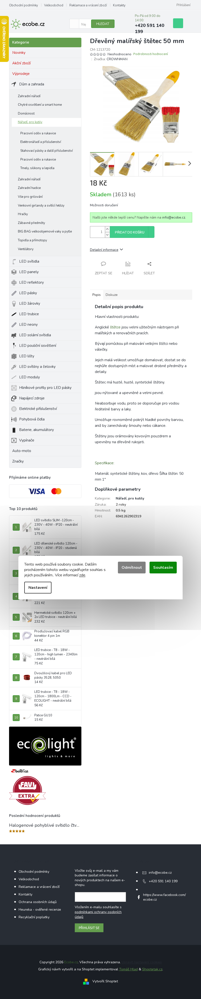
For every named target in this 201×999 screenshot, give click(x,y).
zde (82, 575)
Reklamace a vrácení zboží (88, 5)
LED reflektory (31, 282)
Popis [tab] (96, 294)
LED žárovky (29, 303)
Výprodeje (21, 73)
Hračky (23, 214)
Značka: (110, 59)
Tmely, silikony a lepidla (37, 168)
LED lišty (26, 356)
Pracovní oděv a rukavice (38, 133)
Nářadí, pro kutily (30, 122)
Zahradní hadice (29, 188)
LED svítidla (29, 261)
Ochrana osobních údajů (38, 902)
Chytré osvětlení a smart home (40, 105)
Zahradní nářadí (29, 96)
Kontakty (119, 5)
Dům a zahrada (31, 84)
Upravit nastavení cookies (142, 962)
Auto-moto (21, 450)
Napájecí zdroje (32, 398)
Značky (18, 461)
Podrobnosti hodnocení (150, 54)
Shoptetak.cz (152, 969)
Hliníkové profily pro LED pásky (45, 387)
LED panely (29, 271)
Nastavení (37, 587)
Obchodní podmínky (23, 5)
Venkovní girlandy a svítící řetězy (41, 205)
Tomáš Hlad (128, 969)
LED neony (28, 324)
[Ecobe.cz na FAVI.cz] (27, 790)
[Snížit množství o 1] (107, 235)
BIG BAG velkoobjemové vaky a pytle (45, 231)
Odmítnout (132, 567)
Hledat (102, 24)
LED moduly (29, 377)
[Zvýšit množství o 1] (107, 229)
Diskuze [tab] (112, 294)
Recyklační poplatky (34, 917)
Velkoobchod (53, 5)
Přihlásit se (89, 928)
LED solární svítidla (35, 335)
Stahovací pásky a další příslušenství (46, 151)
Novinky (18, 52)
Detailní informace (104, 249)
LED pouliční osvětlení (37, 345)
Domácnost (26, 113)
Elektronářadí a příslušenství (40, 142)
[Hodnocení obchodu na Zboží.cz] (20, 771)
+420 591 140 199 (163, 881)
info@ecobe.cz (173, 217)
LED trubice (29, 314)
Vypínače (26, 440)
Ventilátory (26, 249)
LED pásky (28, 292)
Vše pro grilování (30, 197)
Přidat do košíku (129, 232)
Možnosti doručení (104, 205)
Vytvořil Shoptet (105, 981)
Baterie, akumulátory (36, 429)
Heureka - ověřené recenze (40, 909)
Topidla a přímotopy (32, 240)
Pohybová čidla (32, 419)
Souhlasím (163, 567)
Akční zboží (21, 63)
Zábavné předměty (31, 223)
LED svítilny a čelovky (37, 366)
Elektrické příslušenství (38, 408)
